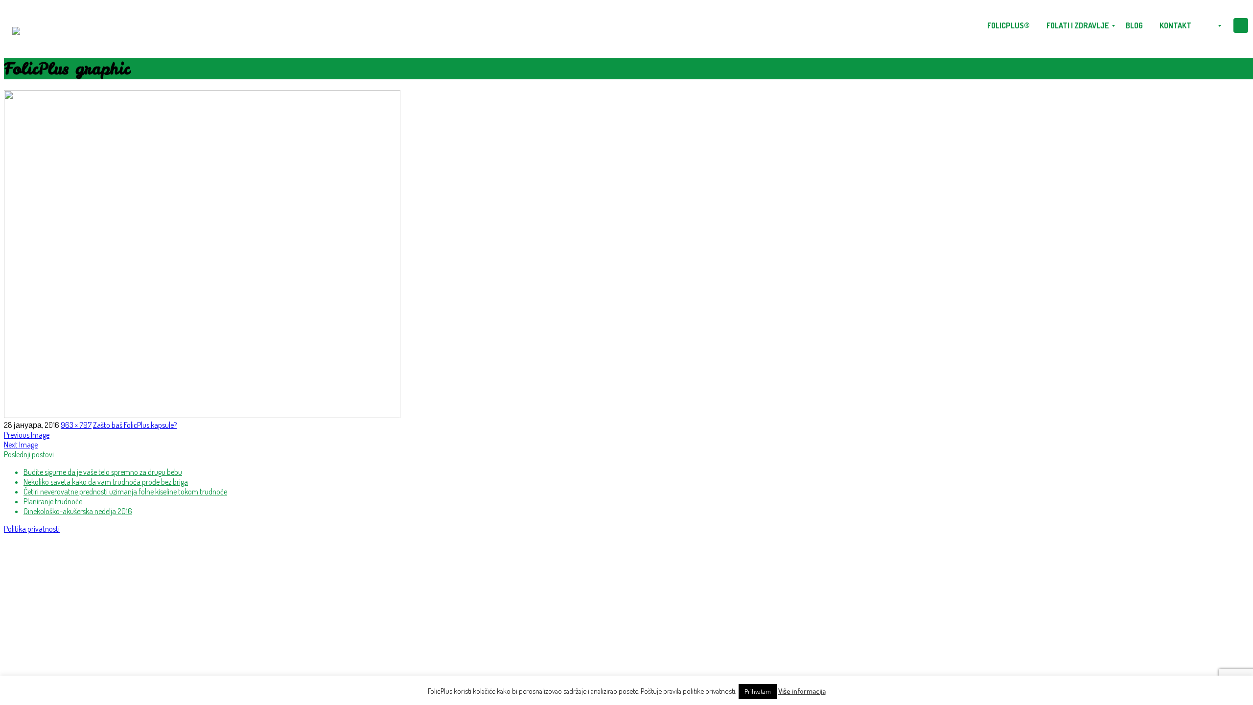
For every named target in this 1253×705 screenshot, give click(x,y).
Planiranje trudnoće (52, 501)
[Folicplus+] (16, 26)
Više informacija (802, 691)
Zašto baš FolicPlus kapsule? (135, 425)
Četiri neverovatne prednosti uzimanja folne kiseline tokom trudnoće (125, 491)
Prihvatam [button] (757, 691)
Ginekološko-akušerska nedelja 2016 (77, 511)
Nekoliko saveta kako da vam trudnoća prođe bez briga (105, 482)
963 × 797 (76, 425)
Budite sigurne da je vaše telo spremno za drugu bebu (102, 472)
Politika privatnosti (32, 529)
